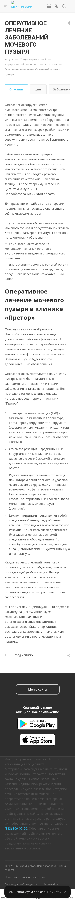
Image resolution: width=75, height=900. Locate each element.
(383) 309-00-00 (16, 828)
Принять (54, 892)
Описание (16, 89)
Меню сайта (37, 689)
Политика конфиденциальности (25, 877)
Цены (38, 89)
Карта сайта (50, 884)
